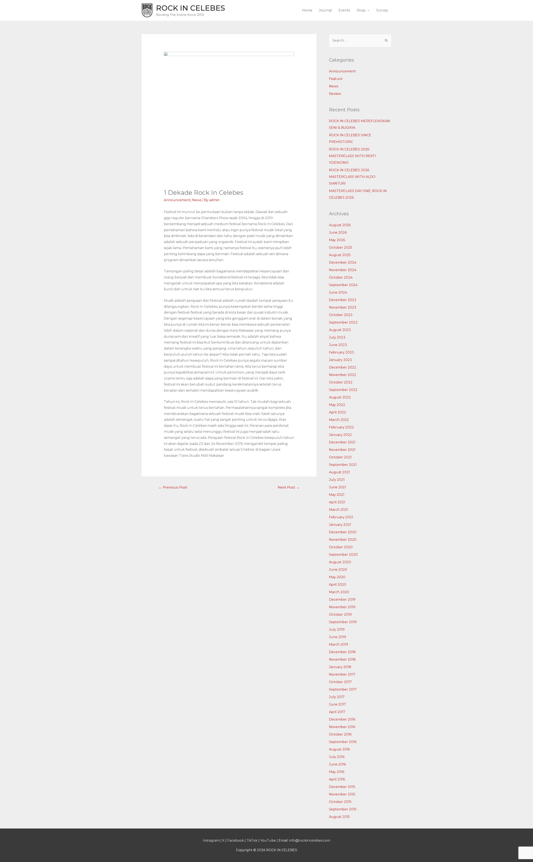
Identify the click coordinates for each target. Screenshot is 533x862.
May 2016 (336, 772)
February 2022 (341, 427)
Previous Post (172, 487)
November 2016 (342, 727)
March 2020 (339, 592)
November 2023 (342, 307)
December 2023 (342, 300)
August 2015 (339, 817)
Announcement (177, 200)
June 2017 (337, 704)
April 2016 (337, 779)
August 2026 (340, 225)
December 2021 (342, 442)
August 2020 (340, 562)
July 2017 (337, 697)
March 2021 (338, 510)
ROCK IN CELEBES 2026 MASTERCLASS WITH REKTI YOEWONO (352, 156)
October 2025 (340, 247)
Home (307, 10)
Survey (382, 10)
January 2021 (340, 525)
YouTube (268, 840)
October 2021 (340, 457)
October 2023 (340, 315)
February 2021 (341, 517)
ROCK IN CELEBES (190, 8)
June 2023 (338, 345)
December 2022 (342, 367)
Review (335, 94)
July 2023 (337, 337)
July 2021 (337, 480)
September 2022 (343, 390)
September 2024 (343, 285)
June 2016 (337, 764)
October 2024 (340, 277)
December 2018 (342, 652)
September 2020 (343, 555)
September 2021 (343, 465)
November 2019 (342, 607)
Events (344, 10)
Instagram (211, 840)
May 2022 (337, 405)
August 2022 (340, 397)
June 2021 (337, 487)
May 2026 (337, 240)
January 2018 (340, 667)
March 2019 (338, 644)
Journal (325, 10)
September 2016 (342, 742)
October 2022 (340, 382)
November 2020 (342, 540)
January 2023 (340, 360)
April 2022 (337, 412)
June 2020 (338, 570)
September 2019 (343, 622)
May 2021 (336, 495)
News (196, 200)
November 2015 (342, 794)
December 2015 (342, 787)
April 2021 (337, 502)
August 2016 (339, 749)
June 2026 (338, 232)
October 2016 (340, 734)
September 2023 (343, 322)
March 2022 (339, 420)
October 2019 (340, 614)
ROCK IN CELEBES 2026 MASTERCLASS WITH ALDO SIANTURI (352, 176)
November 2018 (342, 659)
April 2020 (337, 585)
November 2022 (342, 375)
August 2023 (340, 330)
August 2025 (340, 255)
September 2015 (342, 809)
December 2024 (342, 262)
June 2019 (337, 637)
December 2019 (342, 600)
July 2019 (337, 629)
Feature (335, 79)
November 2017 (342, 674)
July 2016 (336, 757)
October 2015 (340, 802)
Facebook (235, 840)
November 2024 (342, 270)
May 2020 (337, 577)
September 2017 (343, 689)
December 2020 (342, 532)
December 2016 (342, 719)
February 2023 (341, 352)
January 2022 (340, 435)
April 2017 (337, 712)
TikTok (252, 840)
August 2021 (339, 472)
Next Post (289, 487)
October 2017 (340, 682)
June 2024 (338, 292)
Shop (361, 10)
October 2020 (341, 547)
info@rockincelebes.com (309, 840)
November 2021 (342, 450)
